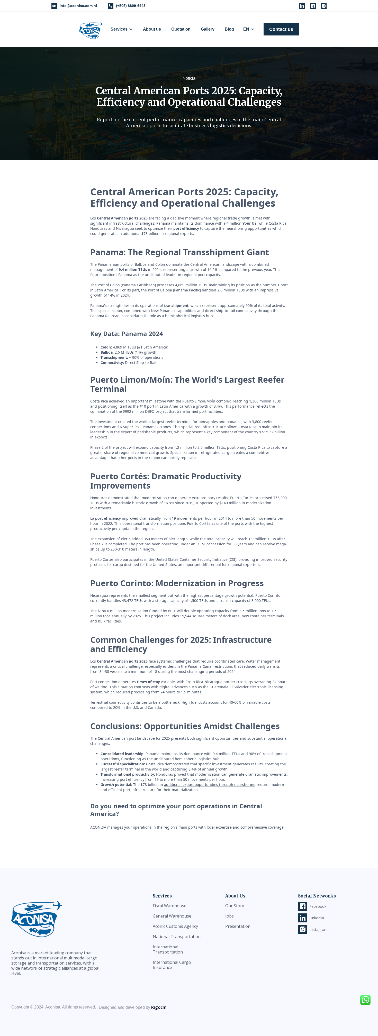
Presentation (237, 926)
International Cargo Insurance (172, 964)
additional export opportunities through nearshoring (210, 784)
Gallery (207, 29)
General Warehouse (172, 916)
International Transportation (168, 949)
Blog (229, 29)
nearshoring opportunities (248, 228)
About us (152, 29)
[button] (121, 29)
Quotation (181, 29)
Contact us (281, 29)
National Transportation (177, 936)
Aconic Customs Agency (175, 926)
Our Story (234, 906)
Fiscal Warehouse (169, 906)
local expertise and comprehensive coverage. (246, 827)
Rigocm (159, 1007)
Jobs (229, 916)
